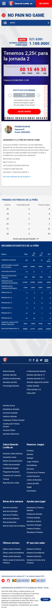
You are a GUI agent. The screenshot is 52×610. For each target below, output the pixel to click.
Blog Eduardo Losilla (11, 483)
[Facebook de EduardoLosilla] (34, 360)
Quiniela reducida (9, 375)
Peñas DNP (31, 393)
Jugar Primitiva (33, 462)
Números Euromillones (35, 553)
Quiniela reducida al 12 (36, 379)
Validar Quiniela (33, 386)
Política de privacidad (11, 465)
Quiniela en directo (34, 521)
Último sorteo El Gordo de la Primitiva (14, 561)
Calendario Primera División (14, 420)
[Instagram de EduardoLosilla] (30, 360)
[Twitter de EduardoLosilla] (41, 360)
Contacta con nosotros (12, 476)
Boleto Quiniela (9, 371)
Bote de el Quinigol (10, 511)
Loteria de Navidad (34, 480)
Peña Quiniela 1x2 (34, 390)
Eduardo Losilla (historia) (13, 454)
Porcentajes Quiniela (11, 386)
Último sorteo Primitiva (12, 549)
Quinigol (30, 458)
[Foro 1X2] (46, 360)
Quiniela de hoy (9, 406)
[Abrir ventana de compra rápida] (1, 571)
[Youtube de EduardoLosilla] (37, 360)
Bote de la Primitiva (10, 515)
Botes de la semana (13, 501)
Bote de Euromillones (11, 519)
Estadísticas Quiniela (11, 409)
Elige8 (29, 487)
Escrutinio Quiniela (10, 413)
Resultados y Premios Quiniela (35, 509)
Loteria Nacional (33, 476)
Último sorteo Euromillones (13, 553)
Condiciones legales (10, 468)
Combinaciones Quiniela (36, 371)
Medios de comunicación (12, 461)
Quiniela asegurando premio (38, 382)
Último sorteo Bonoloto (12, 556)
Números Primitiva (34, 549)
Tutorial (6, 479)
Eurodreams (31, 491)
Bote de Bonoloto (9, 522)
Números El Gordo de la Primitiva (36, 561)
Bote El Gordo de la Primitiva (14, 526)
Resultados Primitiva (35, 532)
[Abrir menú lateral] (4, 3)
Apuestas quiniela (10, 382)
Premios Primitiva (33, 529)
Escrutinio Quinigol (34, 525)
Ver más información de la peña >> (17, 176)
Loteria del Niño (33, 484)
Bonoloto (30, 469)
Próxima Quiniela (33, 518)
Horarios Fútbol (9, 430)
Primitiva (30, 451)
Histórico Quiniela (10, 417)
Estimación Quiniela (34, 514)
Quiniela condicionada (11, 379)
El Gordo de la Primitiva (36, 473)
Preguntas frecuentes (11, 472)
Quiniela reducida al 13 (36, 375)
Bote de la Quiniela (10, 508)
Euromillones (32, 465)
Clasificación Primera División (11, 425)
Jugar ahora (24, 112)
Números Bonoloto (34, 556)
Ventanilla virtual (9, 457)
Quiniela (30, 454)
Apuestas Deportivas (11, 434)
